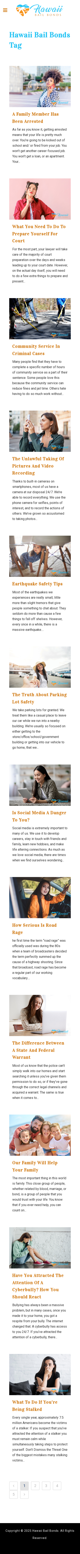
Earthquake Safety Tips (37, 584)
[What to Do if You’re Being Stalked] (40, 1374)
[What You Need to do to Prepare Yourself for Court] (40, 199)
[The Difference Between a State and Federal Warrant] (40, 1015)
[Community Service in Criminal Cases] (40, 318)
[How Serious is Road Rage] (40, 897)
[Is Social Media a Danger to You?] (40, 785)
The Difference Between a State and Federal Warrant (38, 1050)
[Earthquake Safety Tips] (40, 556)
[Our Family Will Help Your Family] (40, 1135)
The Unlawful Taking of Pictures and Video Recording (38, 466)
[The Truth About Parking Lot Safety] (40, 667)
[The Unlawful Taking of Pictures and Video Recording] (40, 431)
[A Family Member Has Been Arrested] (40, 86)
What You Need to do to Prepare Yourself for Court (39, 234)
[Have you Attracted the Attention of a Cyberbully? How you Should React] (40, 1247)
